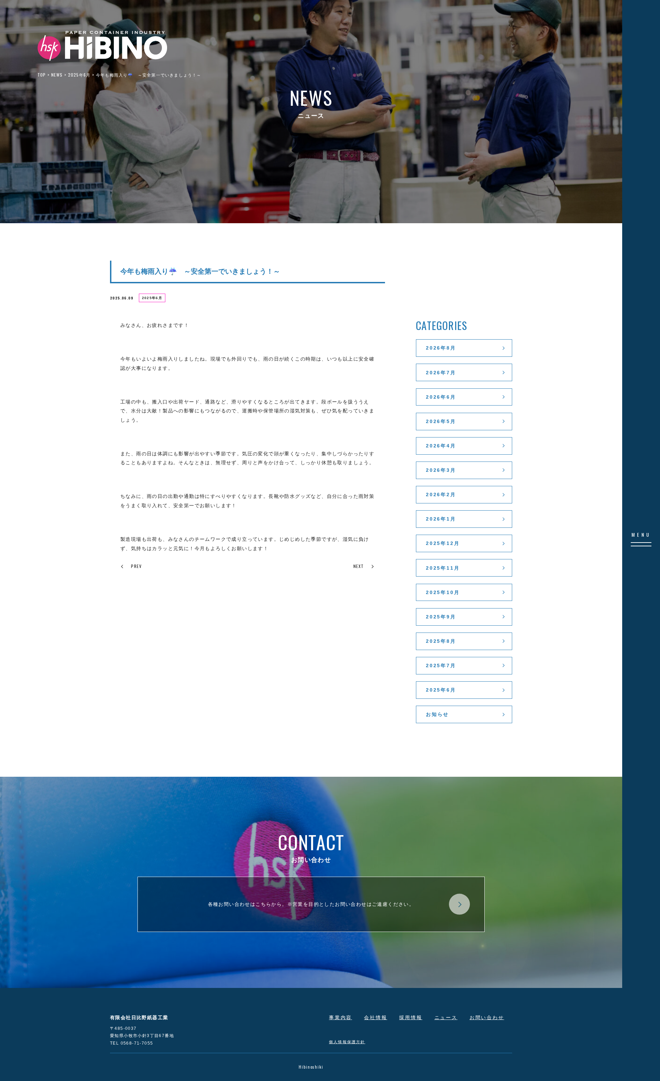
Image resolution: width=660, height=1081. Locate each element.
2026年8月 (441, 348)
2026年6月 (441, 397)
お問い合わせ (487, 1017)
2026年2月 (441, 494)
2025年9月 (441, 616)
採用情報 (410, 1017)
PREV (136, 566)
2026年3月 (441, 470)
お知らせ (437, 714)
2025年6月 (152, 298)
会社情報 (375, 1017)
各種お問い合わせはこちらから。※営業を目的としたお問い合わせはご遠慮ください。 (311, 904)
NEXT (358, 566)
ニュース (446, 1017)
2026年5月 (441, 421)
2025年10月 (443, 592)
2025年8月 (441, 641)
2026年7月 (441, 372)
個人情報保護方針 (347, 1041)
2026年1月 (441, 519)
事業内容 (340, 1017)
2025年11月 (443, 568)
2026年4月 (441, 445)
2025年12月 (443, 543)
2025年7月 (441, 665)
